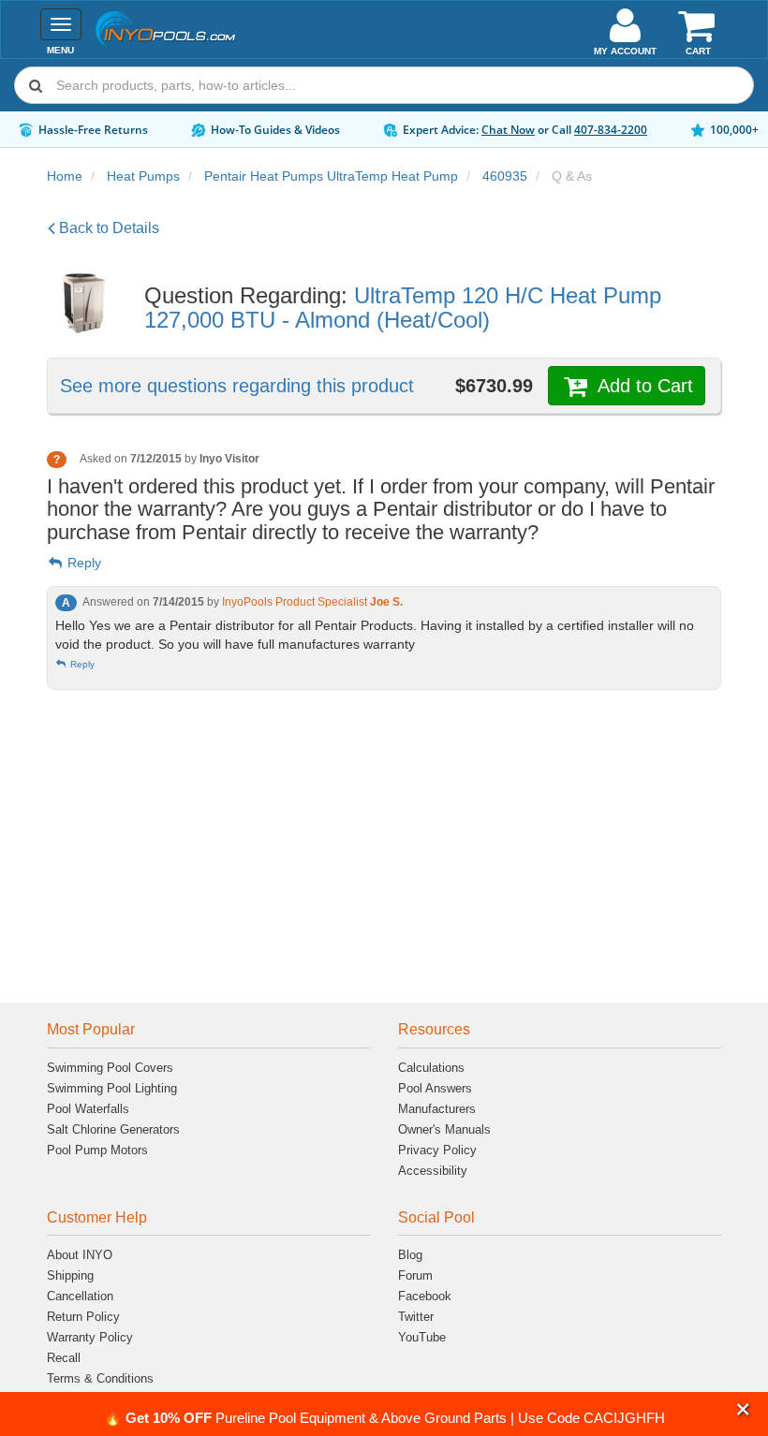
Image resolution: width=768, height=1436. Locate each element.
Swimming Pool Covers (110, 1068)
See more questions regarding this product (237, 385)
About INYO (79, 1255)
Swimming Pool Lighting (112, 1088)
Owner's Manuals (444, 1129)
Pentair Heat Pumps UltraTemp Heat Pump (331, 176)
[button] (743, 1410)
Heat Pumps (143, 176)
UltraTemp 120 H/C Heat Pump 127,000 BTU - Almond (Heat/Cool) (402, 307)
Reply (82, 562)
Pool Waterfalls (88, 1109)
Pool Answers (435, 1088)
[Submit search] (35, 85)
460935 (504, 176)
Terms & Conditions (100, 1378)
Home (64, 176)
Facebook (424, 1296)
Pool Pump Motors (97, 1150)
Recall (64, 1358)
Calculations (431, 1068)
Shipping (70, 1275)
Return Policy (83, 1317)
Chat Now (508, 130)
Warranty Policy (90, 1337)
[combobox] (384, 85)
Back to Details (107, 228)
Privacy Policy (437, 1150)
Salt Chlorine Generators (113, 1129)
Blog (410, 1255)
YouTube (422, 1337)
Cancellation (80, 1296)
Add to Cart (642, 385)
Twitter (416, 1317)
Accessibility (432, 1171)
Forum (415, 1275)
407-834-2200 (610, 130)
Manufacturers (437, 1109)
